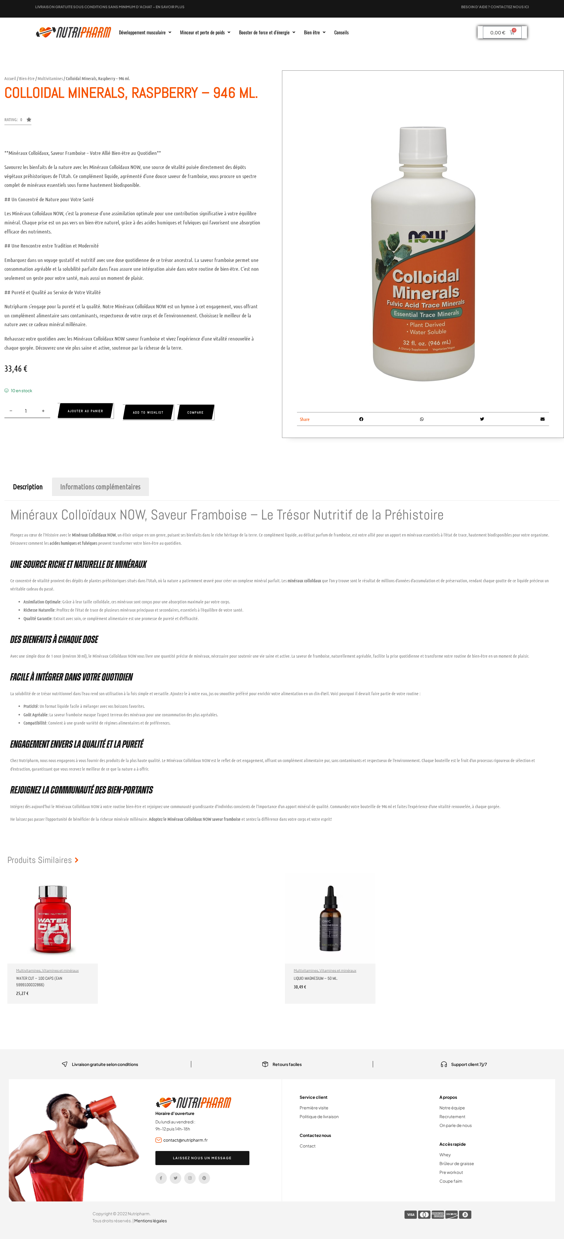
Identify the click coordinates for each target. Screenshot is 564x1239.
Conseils (341, 32)
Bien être (312, 32)
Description (28, 486)
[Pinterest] (204, 1178)
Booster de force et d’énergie (264, 32)
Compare (195, 412)
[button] (145, 32)
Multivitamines (50, 78)
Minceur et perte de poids (202, 32)
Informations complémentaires (100, 486)
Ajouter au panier (85, 411)
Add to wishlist (148, 412)
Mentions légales (150, 1220)
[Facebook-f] (161, 1178)
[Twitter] (175, 1178)
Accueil (10, 78)
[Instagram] (190, 1178)
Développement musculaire (142, 32)
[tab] (27, 487)
